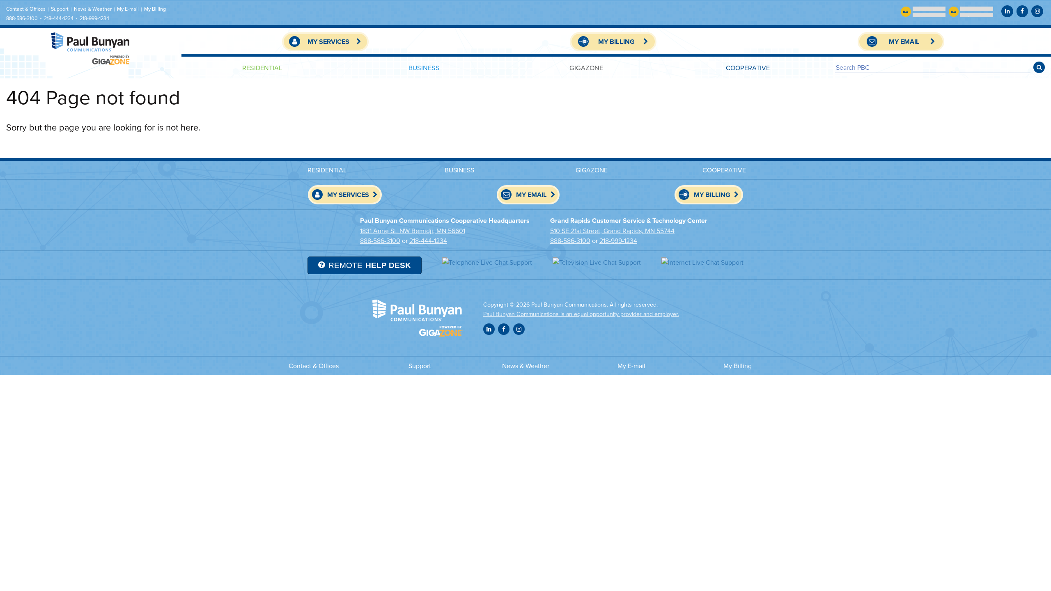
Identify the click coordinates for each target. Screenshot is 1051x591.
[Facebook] (1022, 11)
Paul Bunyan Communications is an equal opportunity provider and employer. (581, 314)
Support (60, 8)
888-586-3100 (22, 18)
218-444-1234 (58, 18)
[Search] (1039, 67)
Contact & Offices (26, 8)
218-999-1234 (94, 18)
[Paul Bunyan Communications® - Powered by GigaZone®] (90, 48)
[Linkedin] (1007, 11)
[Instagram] (1037, 11)
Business (424, 67)
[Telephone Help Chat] (487, 262)
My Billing (155, 8)
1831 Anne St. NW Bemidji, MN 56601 (412, 230)
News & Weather (93, 8)
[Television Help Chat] (597, 262)
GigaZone (586, 67)
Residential (262, 67)
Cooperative (748, 67)
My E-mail (128, 8)
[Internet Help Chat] (702, 262)
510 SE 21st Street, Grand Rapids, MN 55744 (612, 230)
